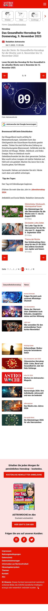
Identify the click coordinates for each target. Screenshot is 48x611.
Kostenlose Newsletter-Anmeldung (24, 475)
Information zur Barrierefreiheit (15, 564)
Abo (3, 577)
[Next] (44, 16)
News (26, 285)
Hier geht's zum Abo (24, 524)
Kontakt (5, 574)
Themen (5, 570)
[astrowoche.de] (8, 4)
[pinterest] (16, 540)
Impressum (6, 551)
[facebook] (24, 540)
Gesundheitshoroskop (17, 25)
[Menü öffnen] (44, 4)
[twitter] (32, 540)
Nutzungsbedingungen (11, 554)
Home (4, 25)
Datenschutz (7, 557)
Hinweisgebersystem (10, 567)
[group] (23, 16)
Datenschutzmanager (11, 561)
